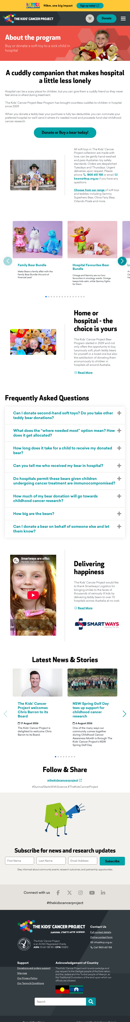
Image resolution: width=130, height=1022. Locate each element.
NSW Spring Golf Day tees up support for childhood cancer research (91, 710)
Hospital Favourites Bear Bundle (91, 267)
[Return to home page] (28, 18)
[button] (46, 296)
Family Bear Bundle (32, 265)
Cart (90, 18)
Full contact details (100, 932)
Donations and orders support (33, 968)
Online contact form (101, 937)
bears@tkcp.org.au (86, 179)
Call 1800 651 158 (103, 947)
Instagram (81, 893)
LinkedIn (103, 893)
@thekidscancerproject (62, 780)
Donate (106, 18)
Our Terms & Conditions (30, 983)
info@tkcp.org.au (103, 942)
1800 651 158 (95, 175)
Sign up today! (87, 5)
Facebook (58, 893)
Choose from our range (89, 190)
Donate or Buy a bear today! (65, 132)
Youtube (92, 893)
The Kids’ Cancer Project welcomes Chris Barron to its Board (33, 710)
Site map (22, 973)
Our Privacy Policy (27, 978)
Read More (85, 373)
